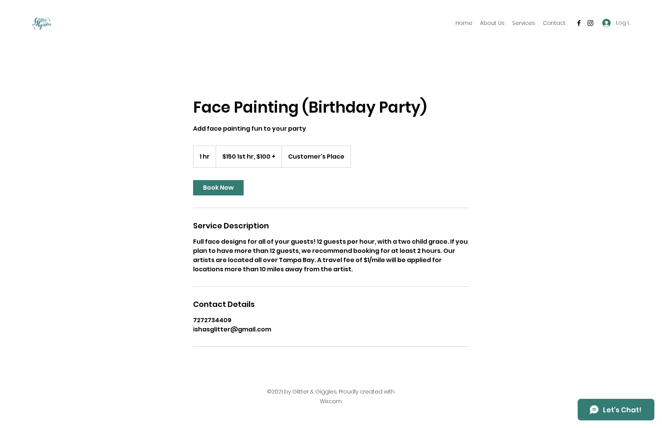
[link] (218, 187)
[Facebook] (579, 23)
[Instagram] (590, 23)
